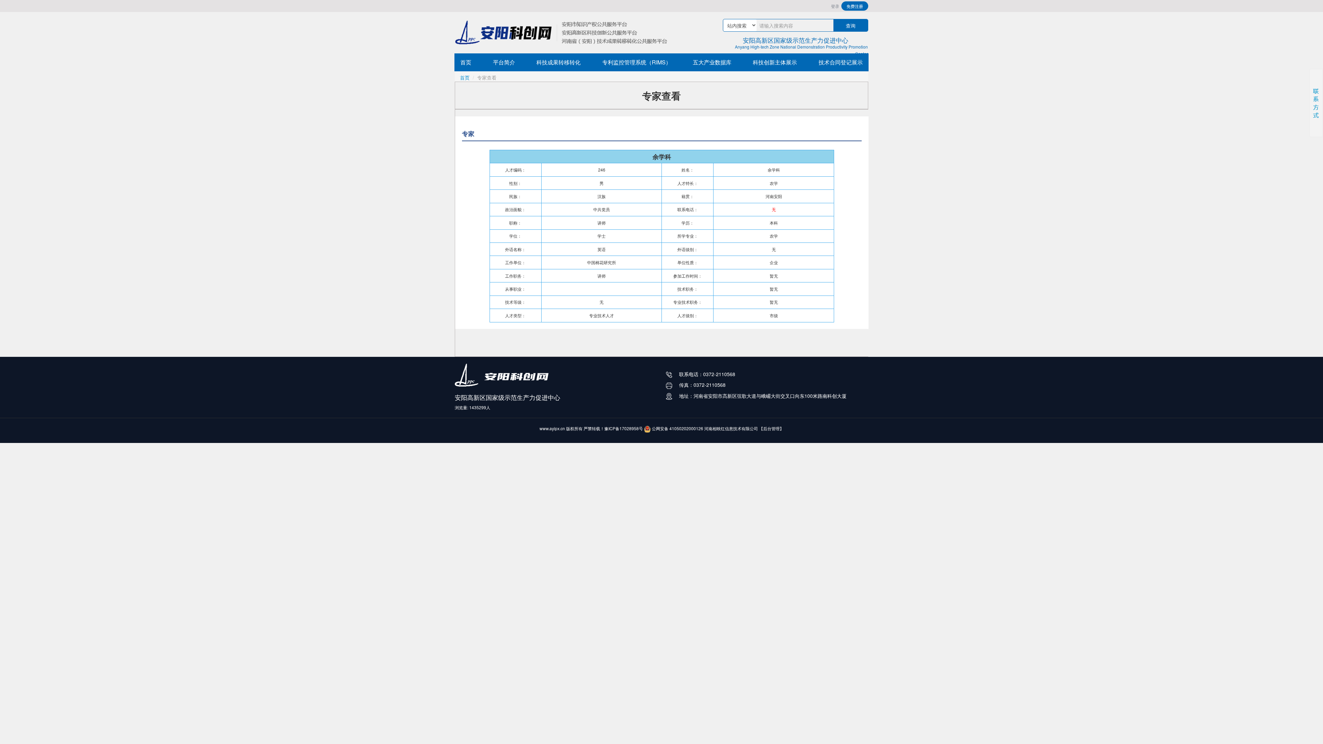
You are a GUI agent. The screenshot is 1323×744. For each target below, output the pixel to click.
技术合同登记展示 (841, 62)
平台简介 (504, 62)
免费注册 (855, 6)
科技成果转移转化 (558, 62)
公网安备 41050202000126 (677, 428)
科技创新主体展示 (775, 62)
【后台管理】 (771, 428)
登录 (835, 6)
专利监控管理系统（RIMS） (636, 62)
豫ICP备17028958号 (623, 428)
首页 (465, 62)
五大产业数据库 (712, 62)
